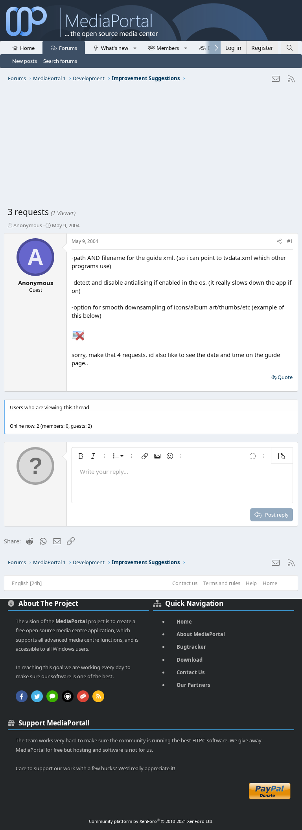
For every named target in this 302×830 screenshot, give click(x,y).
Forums (68, 48)
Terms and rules (221, 583)
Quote (285, 377)
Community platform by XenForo (151, 821)
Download (190, 659)
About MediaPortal (201, 634)
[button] (134, 47)
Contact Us (190, 672)
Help (251, 583)
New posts (24, 60)
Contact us (184, 583)
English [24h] (27, 583)
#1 (290, 241)
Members (168, 48)
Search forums (60, 60)
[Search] (289, 47)
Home (27, 48)
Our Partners (193, 684)
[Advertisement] (151, 147)
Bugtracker (191, 646)
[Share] (279, 241)
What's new (114, 48)
